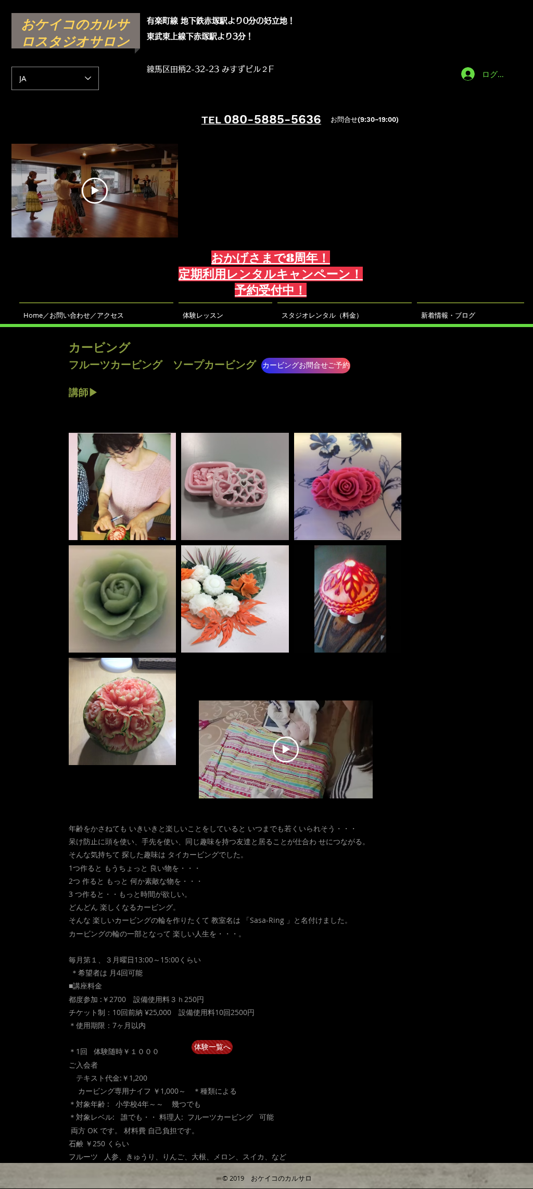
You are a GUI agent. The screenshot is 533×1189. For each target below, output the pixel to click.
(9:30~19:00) (378, 119)
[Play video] (95, 191)
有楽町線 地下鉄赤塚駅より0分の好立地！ (221, 20)
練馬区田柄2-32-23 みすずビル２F (210, 69)
